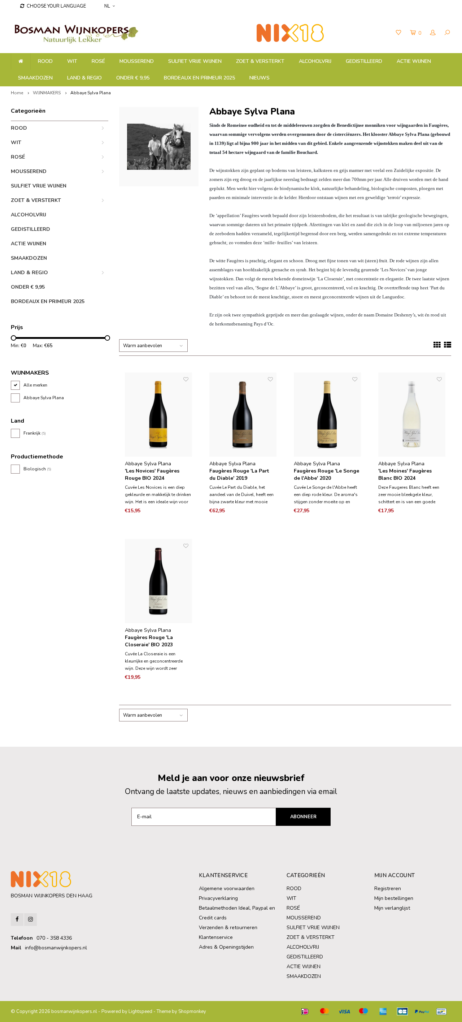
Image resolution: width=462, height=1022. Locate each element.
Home (17, 93)
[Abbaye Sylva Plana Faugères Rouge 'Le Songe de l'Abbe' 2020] (327, 414)
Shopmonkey (192, 1011)
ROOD (45, 61)
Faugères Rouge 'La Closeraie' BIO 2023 (149, 641)
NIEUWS (259, 77)
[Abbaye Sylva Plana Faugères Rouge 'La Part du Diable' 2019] (242, 414)
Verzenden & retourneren (228, 927)
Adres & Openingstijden (226, 947)
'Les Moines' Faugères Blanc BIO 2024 (405, 474)
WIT (72, 61)
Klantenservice (216, 937)
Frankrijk (34, 433)
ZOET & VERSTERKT (260, 61)
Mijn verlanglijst (392, 908)
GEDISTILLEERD (364, 61)
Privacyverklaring (218, 898)
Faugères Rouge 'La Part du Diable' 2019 (239, 474)
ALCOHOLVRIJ (315, 61)
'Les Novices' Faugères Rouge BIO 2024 (152, 474)
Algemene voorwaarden (226, 888)
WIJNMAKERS (47, 93)
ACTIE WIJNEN (414, 61)
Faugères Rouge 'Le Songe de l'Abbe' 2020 (326, 474)
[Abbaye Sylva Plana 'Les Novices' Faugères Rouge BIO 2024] (158, 414)
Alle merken (35, 385)
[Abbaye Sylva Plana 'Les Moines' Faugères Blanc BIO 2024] (411, 414)
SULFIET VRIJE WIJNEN (195, 61)
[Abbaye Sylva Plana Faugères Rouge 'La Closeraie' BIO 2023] (158, 581)
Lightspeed (140, 1011)
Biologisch (37, 469)
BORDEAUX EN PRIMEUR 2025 (199, 77)
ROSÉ (98, 61)
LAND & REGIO (84, 77)
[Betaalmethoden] (305, 1011)
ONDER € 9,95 (132, 77)
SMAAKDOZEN (35, 77)
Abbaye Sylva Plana (90, 93)
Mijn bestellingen (393, 898)
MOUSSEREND (136, 61)
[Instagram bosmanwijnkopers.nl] (30, 919)
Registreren (387, 888)
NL (107, 6)
